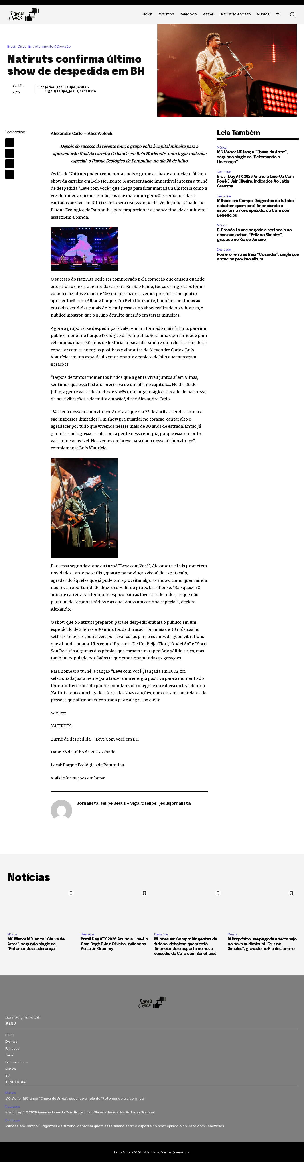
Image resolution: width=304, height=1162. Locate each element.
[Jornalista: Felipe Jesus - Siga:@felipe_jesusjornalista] (61, 810)
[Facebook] (9, 142)
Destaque (224, 172)
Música (222, 147)
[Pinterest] (9, 163)
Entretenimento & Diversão (49, 46)
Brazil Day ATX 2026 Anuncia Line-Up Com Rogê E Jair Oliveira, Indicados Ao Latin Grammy (255, 181)
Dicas (22, 46)
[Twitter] (9, 153)
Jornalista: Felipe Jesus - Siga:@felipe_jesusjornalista (70, 89)
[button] (292, 14)
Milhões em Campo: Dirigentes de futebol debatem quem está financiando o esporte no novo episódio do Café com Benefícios (114, 1126)
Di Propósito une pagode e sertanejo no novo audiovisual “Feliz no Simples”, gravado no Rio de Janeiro (254, 235)
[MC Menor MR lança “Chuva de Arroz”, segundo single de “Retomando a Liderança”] (41, 908)
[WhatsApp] (9, 174)
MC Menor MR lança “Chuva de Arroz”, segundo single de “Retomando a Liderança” (252, 157)
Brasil (11, 46)
